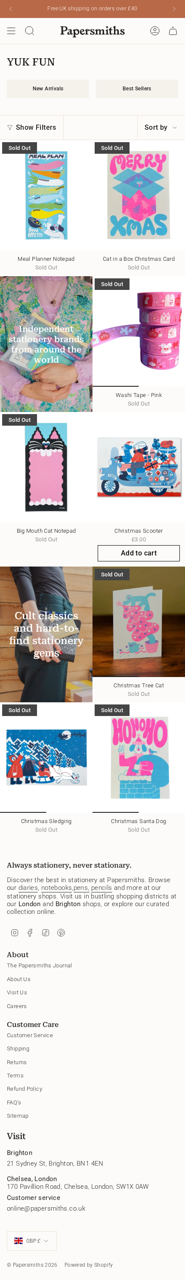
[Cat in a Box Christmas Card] (138, 195)
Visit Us (17, 992)
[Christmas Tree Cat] (138, 622)
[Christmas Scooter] (138, 467)
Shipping (18, 1048)
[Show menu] (11, 30)
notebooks (56, 888)
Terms (15, 1075)
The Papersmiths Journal (39, 965)
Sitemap (18, 1116)
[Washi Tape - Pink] (138, 331)
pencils (101, 888)
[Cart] (173, 30)
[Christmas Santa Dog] (138, 757)
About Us (19, 979)
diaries (28, 888)
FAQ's (14, 1102)
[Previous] (11, 9)
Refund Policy (24, 1089)
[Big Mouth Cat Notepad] (46, 467)
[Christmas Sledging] (46, 757)
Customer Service (30, 1035)
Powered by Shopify (89, 1265)
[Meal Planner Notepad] (46, 195)
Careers (17, 1006)
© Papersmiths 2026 (32, 1265)
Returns (17, 1062)
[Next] (174, 9)
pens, (81, 888)
